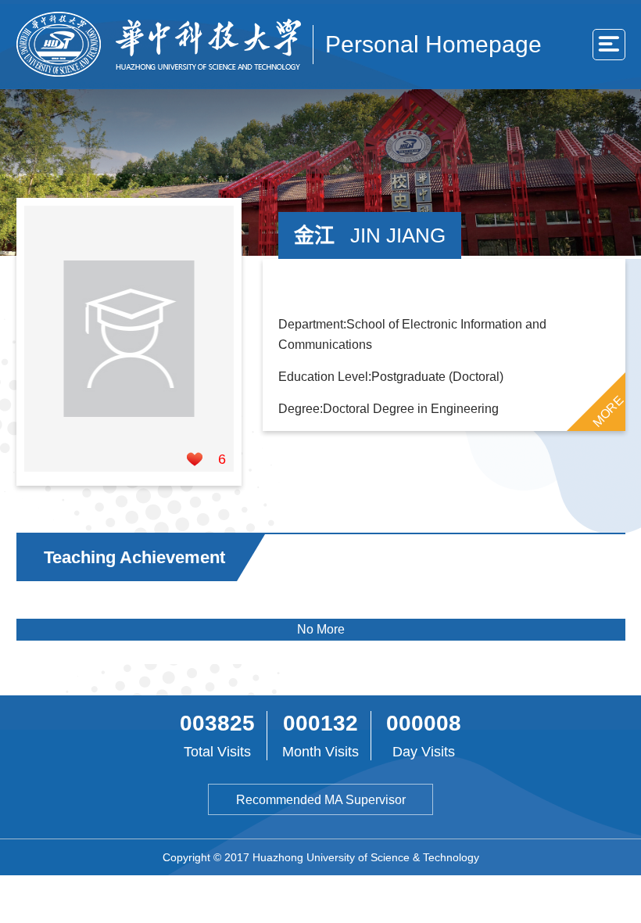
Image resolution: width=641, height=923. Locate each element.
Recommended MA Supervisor (321, 799)
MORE (607, 411)
